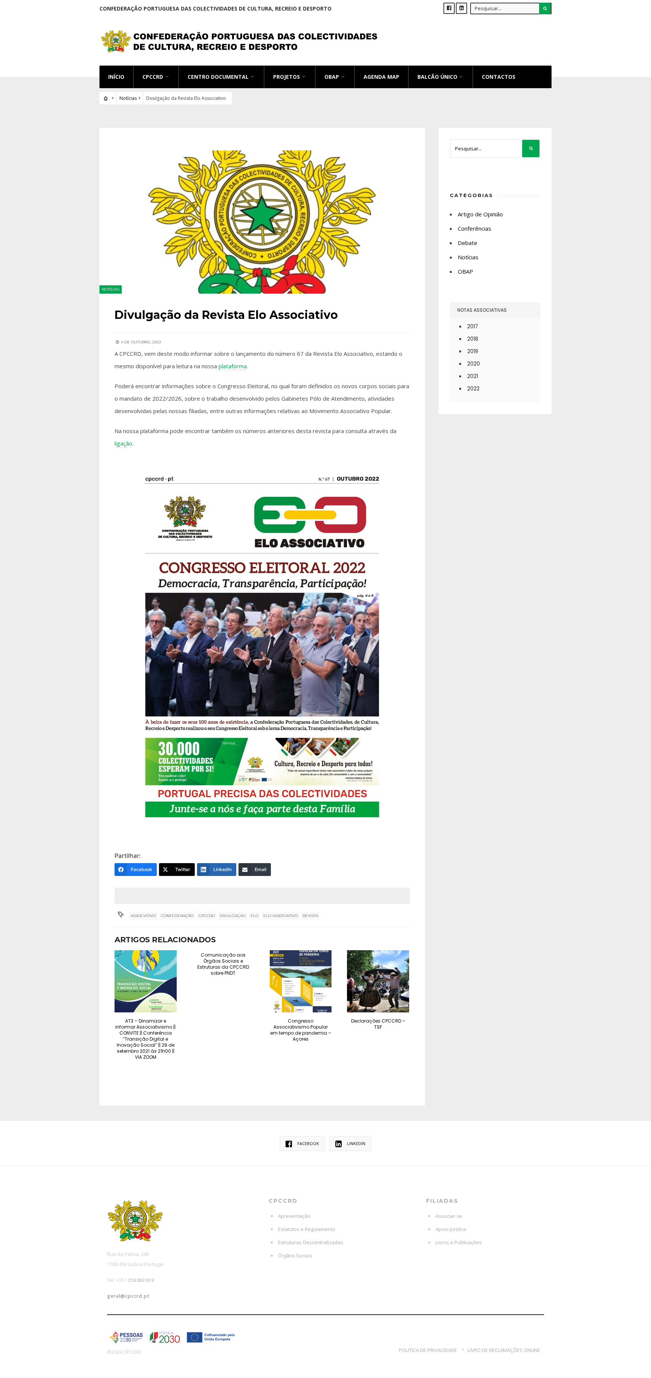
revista (310, 915)
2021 (472, 376)
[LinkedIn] (461, 8)
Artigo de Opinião (480, 214)
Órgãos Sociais (295, 1255)
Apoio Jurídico (451, 1229)
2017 (472, 326)
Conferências (474, 228)
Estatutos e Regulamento (306, 1229)
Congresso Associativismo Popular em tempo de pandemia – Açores (300, 1030)
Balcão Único (437, 76)
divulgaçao (233, 915)
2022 (473, 388)
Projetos (286, 76)
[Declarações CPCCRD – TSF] (378, 981)
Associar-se (449, 1216)
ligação (123, 443)
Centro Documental (218, 76)
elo (254, 915)
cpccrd (207, 915)
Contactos (498, 76)
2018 (472, 339)
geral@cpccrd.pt (128, 1295)
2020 (473, 363)
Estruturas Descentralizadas (310, 1242)
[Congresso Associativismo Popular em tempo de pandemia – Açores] (301, 981)
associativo (143, 915)
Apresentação (294, 1216)
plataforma (233, 366)
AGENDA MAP (381, 76)
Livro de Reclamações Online (504, 1350)
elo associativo (280, 915)
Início (116, 76)
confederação (177, 915)
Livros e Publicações (459, 1242)
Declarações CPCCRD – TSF (378, 1024)
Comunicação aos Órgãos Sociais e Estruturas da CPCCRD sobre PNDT (223, 964)
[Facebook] (449, 8)
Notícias (128, 98)
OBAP (331, 76)
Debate (467, 243)
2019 (472, 351)
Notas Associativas (482, 310)
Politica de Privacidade (428, 1350)
